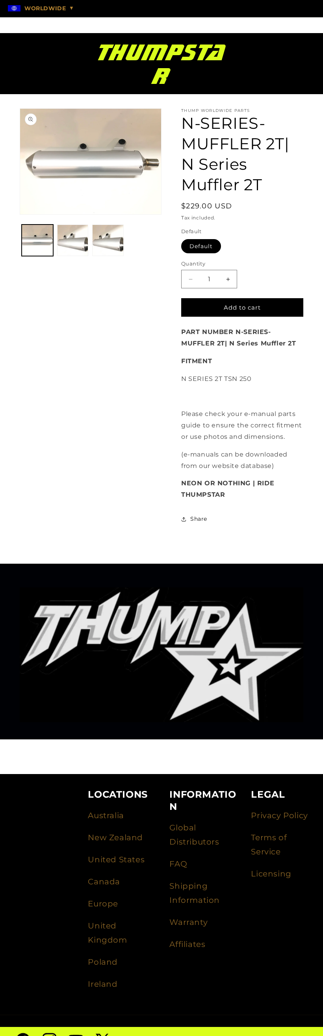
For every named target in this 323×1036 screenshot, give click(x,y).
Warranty (188, 922)
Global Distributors (194, 835)
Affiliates (187, 944)
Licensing (271, 873)
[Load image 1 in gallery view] (37, 240)
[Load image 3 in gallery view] (108, 240)
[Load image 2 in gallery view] (73, 240)
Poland (103, 962)
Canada (104, 881)
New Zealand (115, 837)
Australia (106, 815)
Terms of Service (269, 844)
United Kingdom (107, 933)
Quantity (193, 263)
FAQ (178, 864)
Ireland (102, 984)
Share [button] (198, 518)
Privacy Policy (279, 815)
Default (201, 246)
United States (116, 859)
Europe (103, 903)
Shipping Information (194, 893)
